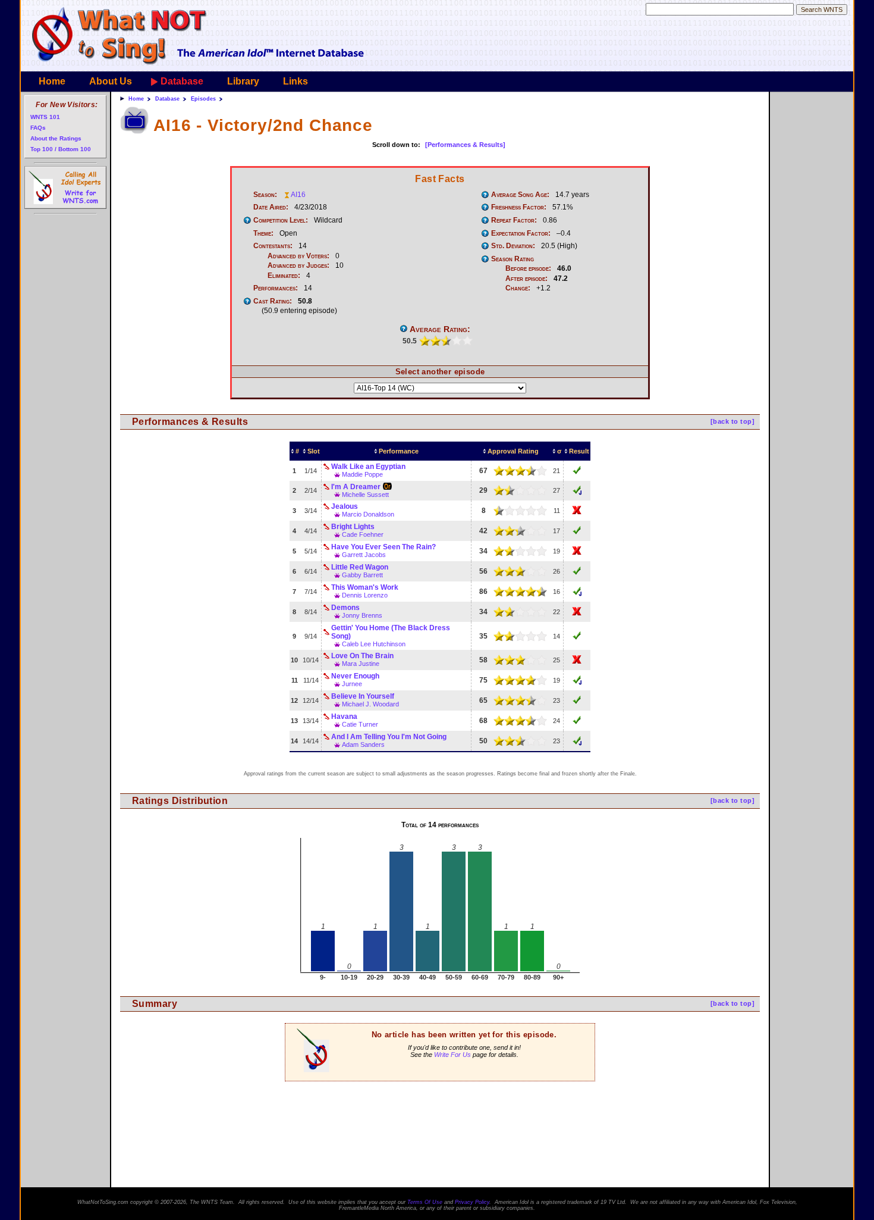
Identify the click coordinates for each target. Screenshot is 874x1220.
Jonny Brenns (362, 615)
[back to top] (732, 421)
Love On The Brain (362, 656)
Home (52, 81)
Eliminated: (284, 275)
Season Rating (512, 259)
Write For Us (452, 1054)
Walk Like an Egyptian (368, 466)
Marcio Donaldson (368, 514)
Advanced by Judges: (298, 265)
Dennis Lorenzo (365, 595)
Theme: (263, 233)
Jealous (344, 506)
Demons (345, 607)
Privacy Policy (472, 1202)
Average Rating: (440, 329)
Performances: (275, 288)
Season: (265, 194)
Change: (517, 288)
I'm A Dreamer (356, 487)
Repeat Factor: (514, 220)
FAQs (38, 127)
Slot (313, 451)
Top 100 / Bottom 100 (60, 149)
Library (243, 81)
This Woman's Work (364, 587)
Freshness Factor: (518, 207)
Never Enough (355, 676)
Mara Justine (360, 663)
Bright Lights (353, 527)
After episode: (526, 278)
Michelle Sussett (365, 494)
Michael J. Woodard (370, 704)
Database (182, 81)
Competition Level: (280, 220)
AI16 (298, 194)
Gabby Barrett (362, 574)
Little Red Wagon (359, 567)
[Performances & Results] (465, 144)
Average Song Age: (520, 194)
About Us (110, 81)
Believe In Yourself (362, 696)
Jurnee (352, 683)
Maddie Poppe (362, 474)
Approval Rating (513, 451)
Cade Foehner (362, 534)
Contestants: (273, 246)
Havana (344, 716)
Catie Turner (360, 724)
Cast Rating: (272, 301)
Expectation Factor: (521, 233)
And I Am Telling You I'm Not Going (389, 737)
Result (579, 451)
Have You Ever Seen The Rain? (383, 547)
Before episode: (528, 268)
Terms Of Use (424, 1202)
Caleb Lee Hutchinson (373, 643)
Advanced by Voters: (298, 256)
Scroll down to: (396, 144)
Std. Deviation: (513, 246)
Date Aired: (270, 207)
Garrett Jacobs (364, 554)
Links (295, 81)
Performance (399, 451)
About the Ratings (55, 138)
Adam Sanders (363, 744)
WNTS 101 (45, 117)
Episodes (203, 99)
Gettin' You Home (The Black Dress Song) (390, 632)
